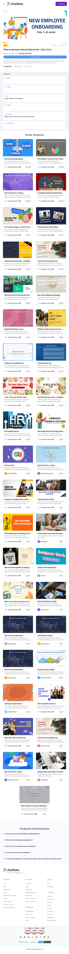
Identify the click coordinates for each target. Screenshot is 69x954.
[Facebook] (40, 937)
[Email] (20, 937)
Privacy (49, 908)
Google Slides (29, 911)
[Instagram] (44, 937)
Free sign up (61, 4)
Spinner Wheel (8, 901)
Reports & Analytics (9, 907)
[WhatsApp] (24, 937)
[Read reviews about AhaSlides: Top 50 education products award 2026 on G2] (35, 931)
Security (49, 914)
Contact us (50, 899)
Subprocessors (51, 920)
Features (7, 879)
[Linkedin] (32, 937)
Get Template (36, 57)
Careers (49, 902)
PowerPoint (28, 914)
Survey (6, 898)
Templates (28, 889)
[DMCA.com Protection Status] (44, 942)
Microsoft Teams (30, 917)
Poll (5, 886)
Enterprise (50, 886)
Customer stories (30, 901)
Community (29, 66)
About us (50, 896)
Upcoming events (30, 892)
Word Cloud (7, 889)
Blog (26, 886)
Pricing (49, 879)
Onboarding (18, 66)
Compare (28, 883)
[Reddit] (48, 937)
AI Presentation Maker (10, 895)
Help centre (28, 895)
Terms (49, 905)
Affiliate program (30, 898)
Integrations (29, 907)
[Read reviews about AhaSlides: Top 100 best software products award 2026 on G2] (28, 931)
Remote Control (8, 904)
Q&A (5, 892)
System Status (23, 942)
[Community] (28, 937)
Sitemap (33, 942)
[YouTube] (36, 937)
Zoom (27, 920)
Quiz (5, 883)
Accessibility (51, 917)
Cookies (49, 911)
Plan (48, 883)
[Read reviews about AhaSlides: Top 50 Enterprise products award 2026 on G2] (41, 931)
